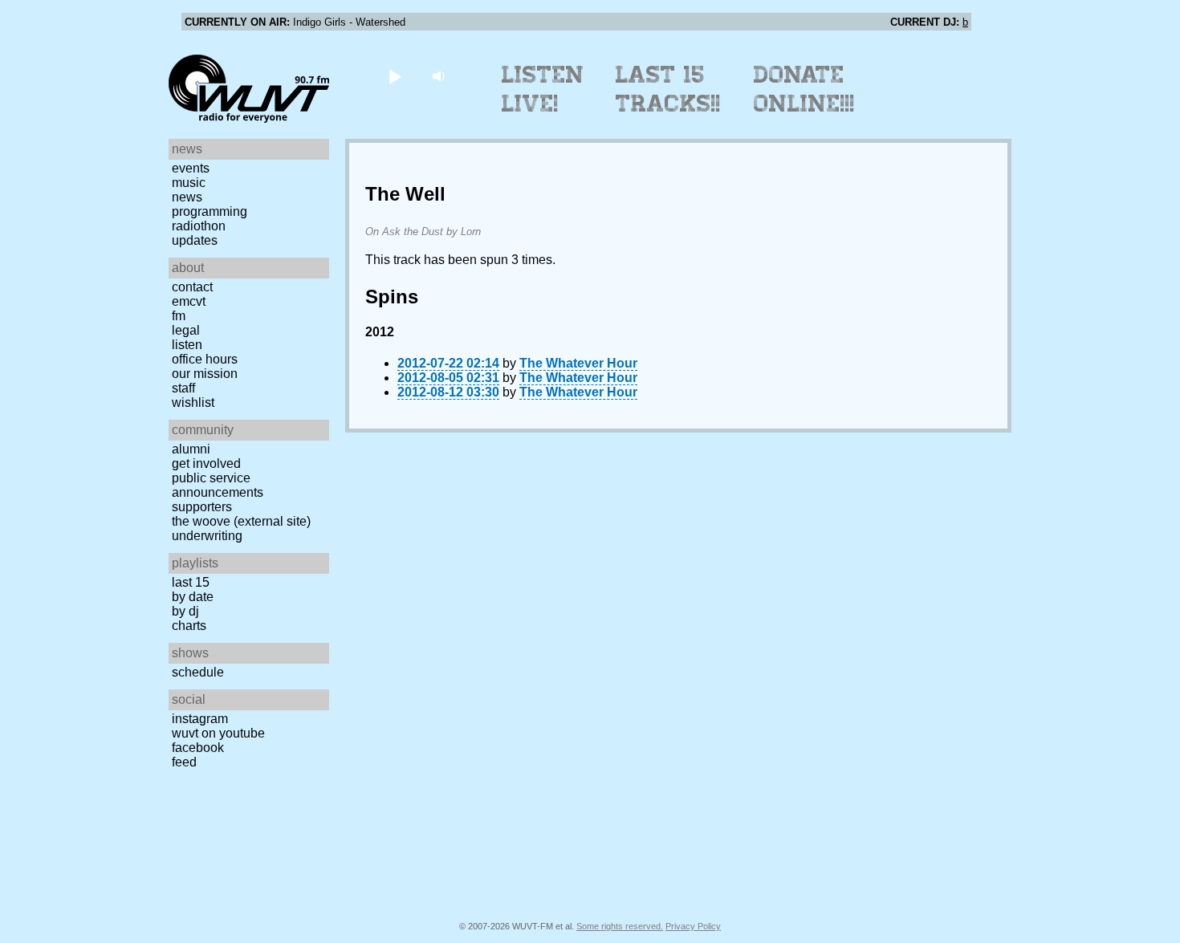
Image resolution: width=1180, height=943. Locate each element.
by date (193, 597)
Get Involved (206, 463)
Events (191, 168)
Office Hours (205, 359)
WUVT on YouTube (218, 733)
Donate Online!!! (804, 89)
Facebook (198, 747)
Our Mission (205, 373)
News (187, 197)
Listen (187, 345)
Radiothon (199, 226)
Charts (189, 625)
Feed (184, 762)
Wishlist (193, 402)
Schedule (198, 672)
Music (188, 182)
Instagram (200, 719)
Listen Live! (543, 89)
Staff (183, 388)
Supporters (202, 507)
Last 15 (191, 582)
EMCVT (188, 301)
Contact (192, 287)
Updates (195, 240)
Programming (209, 211)
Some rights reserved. (619, 926)
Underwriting (207, 536)
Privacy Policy (693, 926)
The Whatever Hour (578, 363)
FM (178, 316)
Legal (186, 330)
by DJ (185, 611)
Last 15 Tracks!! (668, 89)
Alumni (191, 449)
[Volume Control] (440, 76)
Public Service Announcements (217, 485)
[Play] (394, 76)
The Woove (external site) (241, 521)
